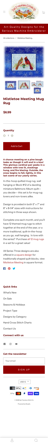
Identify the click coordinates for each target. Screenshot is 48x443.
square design (24, 254)
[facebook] (4, 344)
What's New (10, 292)
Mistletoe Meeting (13, 262)
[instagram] (10, 344)
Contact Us (9, 328)
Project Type (10, 310)
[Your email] (24, 361)
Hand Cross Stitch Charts (17, 322)
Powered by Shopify (24, 404)
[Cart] (43, 11)
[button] (7, 63)
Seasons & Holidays (14, 304)
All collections (8, 38)
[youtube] (16, 344)
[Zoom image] (23, 63)
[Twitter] (14, 268)
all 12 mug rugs (35, 239)
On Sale (7, 298)
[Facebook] (4, 268)
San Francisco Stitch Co (26, 400)
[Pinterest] (9, 268)
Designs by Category (14, 316)
